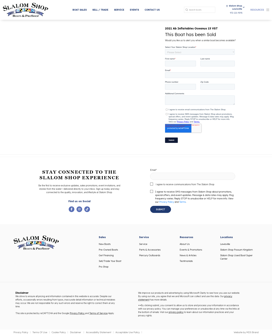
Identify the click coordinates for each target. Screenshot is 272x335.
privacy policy (176, 312)
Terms (182, 201)
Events (134, 9)
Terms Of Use (39, 332)
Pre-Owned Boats (108, 249)
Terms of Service (98, 313)
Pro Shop (104, 266)
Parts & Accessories (150, 249)
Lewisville (225, 244)
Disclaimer (76, 332)
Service (119, 9)
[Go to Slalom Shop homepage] (25, 9)
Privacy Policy (166, 201)
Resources (257, 9)
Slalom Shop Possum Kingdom (236, 249)
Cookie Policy (59, 332)
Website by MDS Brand (246, 332)
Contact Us (152, 9)
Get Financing (106, 255)
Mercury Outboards (149, 255)
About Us (185, 244)
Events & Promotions (191, 249)
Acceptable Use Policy (127, 332)
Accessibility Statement (98, 332)
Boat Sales (80, 9)
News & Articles (188, 255)
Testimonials (186, 261)
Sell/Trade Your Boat (110, 261)
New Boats (105, 244)
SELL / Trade (100, 9)
